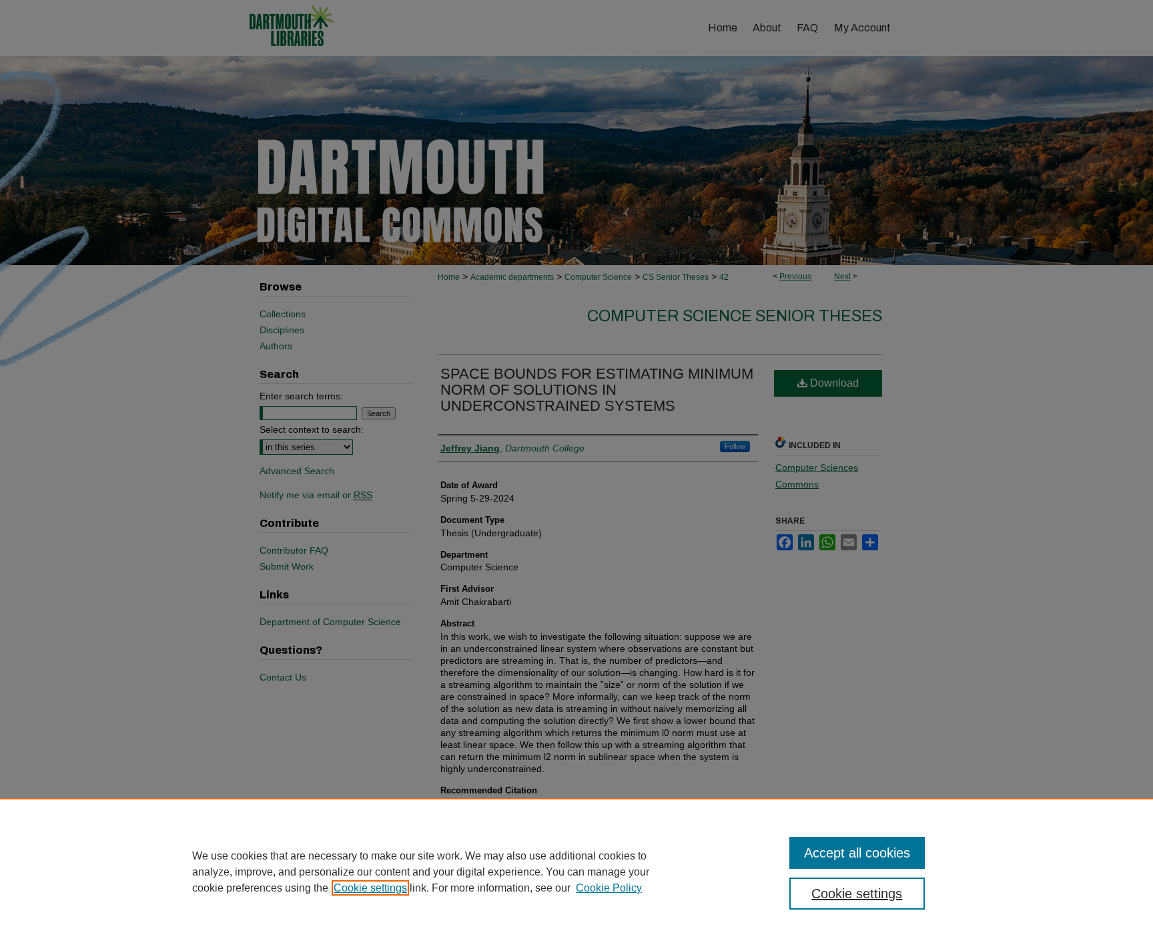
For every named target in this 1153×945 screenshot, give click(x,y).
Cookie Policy (609, 888)
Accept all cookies (857, 852)
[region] (576, 871)
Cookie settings (370, 888)
